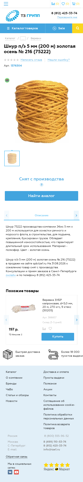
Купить (57, 336)
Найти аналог (41, 195)
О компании (14, 377)
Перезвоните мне (67, 17)
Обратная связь (16, 456)
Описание (41, 215)
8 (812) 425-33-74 (64, 13)
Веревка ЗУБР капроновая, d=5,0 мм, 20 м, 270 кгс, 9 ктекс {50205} (57, 305)
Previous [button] (6, 215)
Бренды (11, 383)
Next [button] (76, 215)
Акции (47, 389)
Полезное (50, 383)
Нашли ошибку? (59, 59)
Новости (11, 401)
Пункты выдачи (53, 377)
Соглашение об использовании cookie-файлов (59, 404)
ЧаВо (9, 389)
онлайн (11, 275)
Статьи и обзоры (17, 395)
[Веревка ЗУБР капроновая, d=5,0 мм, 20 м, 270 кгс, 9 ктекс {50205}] (23, 308)
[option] (41, 112)
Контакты (49, 395)
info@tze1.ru (51, 449)
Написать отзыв (31, 59)
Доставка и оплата (56, 372)
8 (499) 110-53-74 (54, 441)
